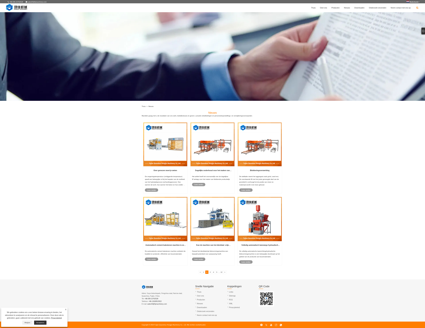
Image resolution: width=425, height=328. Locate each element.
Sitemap (232, 296)
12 (221, 272)
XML (231, 304)
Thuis (313, 8)
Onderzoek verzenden (377, 8)
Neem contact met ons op (401, 8)
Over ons (323, 8)
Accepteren (40, 322)
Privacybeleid (56, 318)
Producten (335, 8)
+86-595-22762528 (16, 2)
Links (231, 292)
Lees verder (151, 190)
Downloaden (359, 8)
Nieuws (347, 8)
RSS (231, 300)
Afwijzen (27, 322)
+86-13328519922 (155, 301)
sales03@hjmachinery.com (37, 2)
